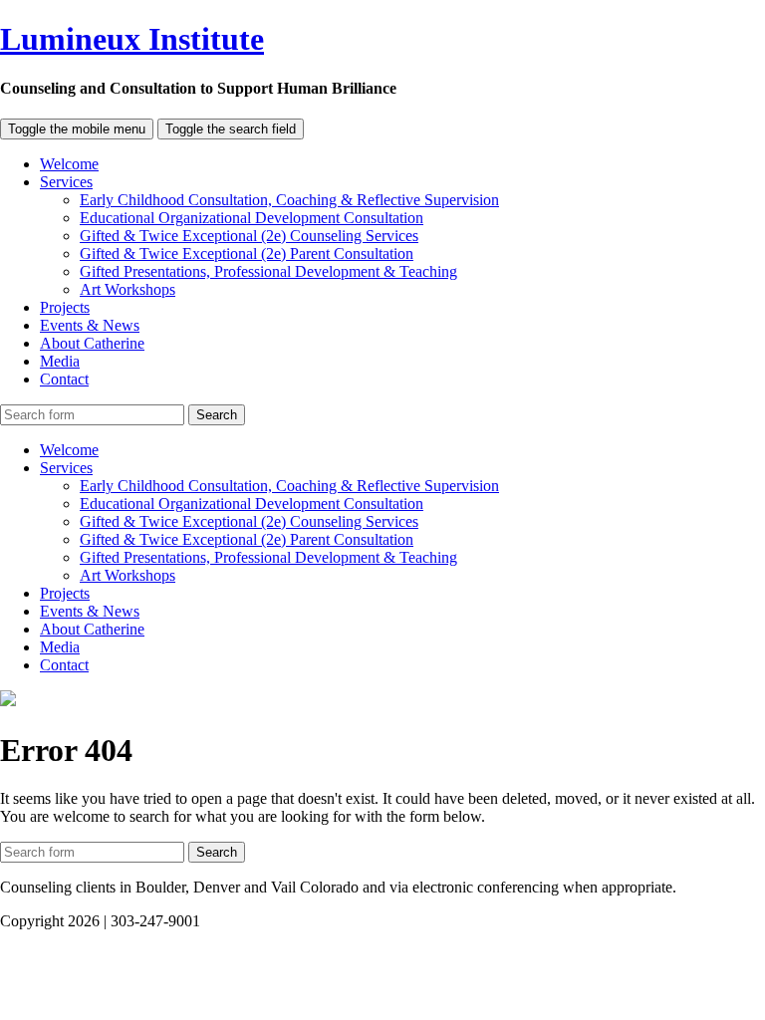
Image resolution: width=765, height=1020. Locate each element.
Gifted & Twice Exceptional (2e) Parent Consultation (246, 253)
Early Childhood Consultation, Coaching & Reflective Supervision (289, 199)
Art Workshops (127, 289)
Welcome (69, 163)
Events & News (89, 325)
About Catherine (92, 343)
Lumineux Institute (132, 39)
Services (66, 181)
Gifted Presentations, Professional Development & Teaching (268, 271)
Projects (65, 307)
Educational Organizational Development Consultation (251, 217)
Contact (64, 379)
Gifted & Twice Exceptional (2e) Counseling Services (249, 235)
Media (60, 361)
